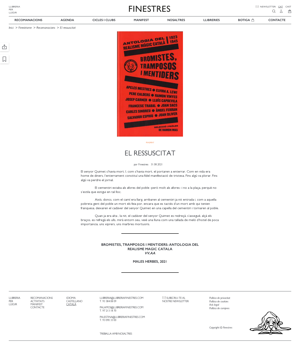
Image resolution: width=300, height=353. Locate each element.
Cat (280, 6)
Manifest (141, 20)
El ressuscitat (68, 27)
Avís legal (214, 304)
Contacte (277, 20)
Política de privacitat (219, 298)
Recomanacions (28, 20)
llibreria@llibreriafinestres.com (121, 298)
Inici (11, 27)
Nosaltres (176, 20)
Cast (288, 6)
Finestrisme (25, 27)
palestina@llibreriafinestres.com (122, 317)
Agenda (67, 20)
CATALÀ (71, 304)
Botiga (244, 20)
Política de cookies (218, 301)
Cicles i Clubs (103, 20)
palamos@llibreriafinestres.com (121, 307)
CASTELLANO (74, 301)
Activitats (37, 301)
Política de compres (219, 308)
